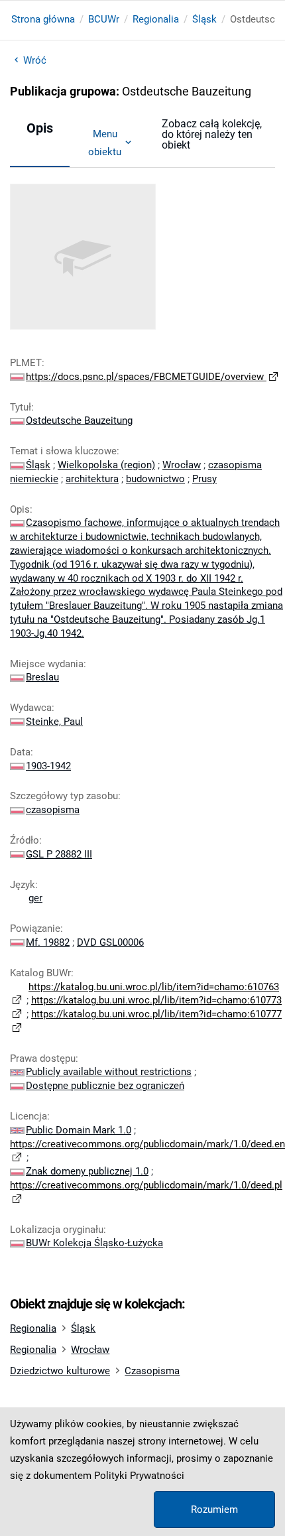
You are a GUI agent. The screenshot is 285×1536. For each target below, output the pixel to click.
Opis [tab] (40, 128)
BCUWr (103, 19)
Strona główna (43, 19)
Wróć (34, 60)
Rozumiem (214, 1509)
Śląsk (204, 19)
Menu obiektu (104, 142)
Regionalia (156, 19)
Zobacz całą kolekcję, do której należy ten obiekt (212, 134)
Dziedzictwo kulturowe (60, 1371)
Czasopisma (152, 1371)
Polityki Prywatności (139, 1476)
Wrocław (90, 1350)
